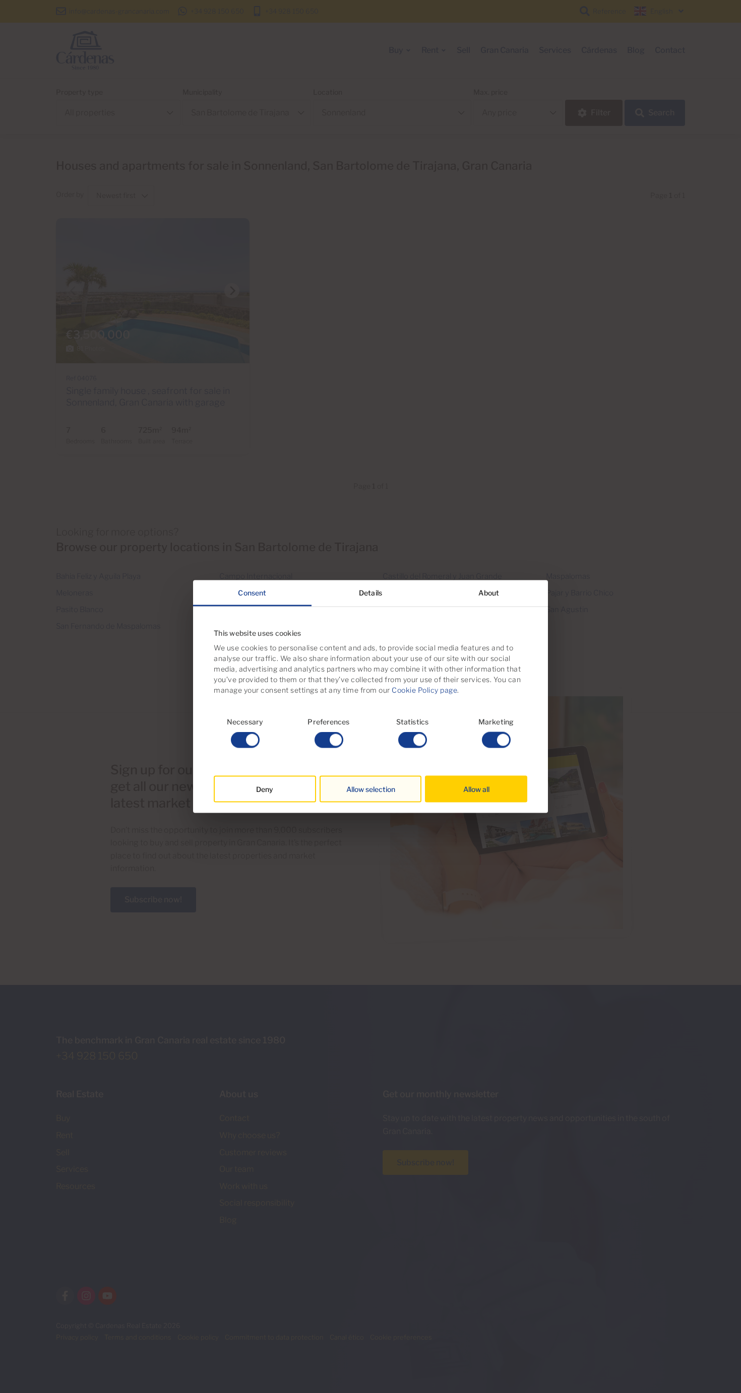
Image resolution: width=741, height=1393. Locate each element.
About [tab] (488, 592)
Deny (264, 789)
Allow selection (370, 789)
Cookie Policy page (424, 689)
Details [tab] (370, 592)
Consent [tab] (252, 592)
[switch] (329, 740)
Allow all (476, 789)
